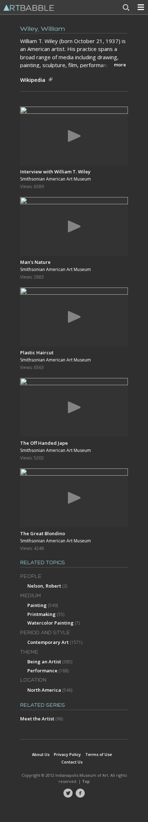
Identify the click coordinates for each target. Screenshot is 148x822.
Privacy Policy (67, 754)
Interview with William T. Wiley (55, 171)
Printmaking (41, 614)
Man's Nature (35, 262)
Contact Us (72, 762)
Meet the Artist (37, 718)
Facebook (80, 793)
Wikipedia (32, 79)
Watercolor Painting (50, 623)
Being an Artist (44, 661)
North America (44, 690)
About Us (41, 754)
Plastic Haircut (37, 352)
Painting (37, 605)
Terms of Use (98, 754)
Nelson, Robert (44, 586)
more (120, 65)
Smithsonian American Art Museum (55, 179)
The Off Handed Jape (44, 443)
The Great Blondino (42, 533)
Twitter (68, 793)
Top (86, 781)
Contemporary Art (48, 642)
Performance (42, 670)
